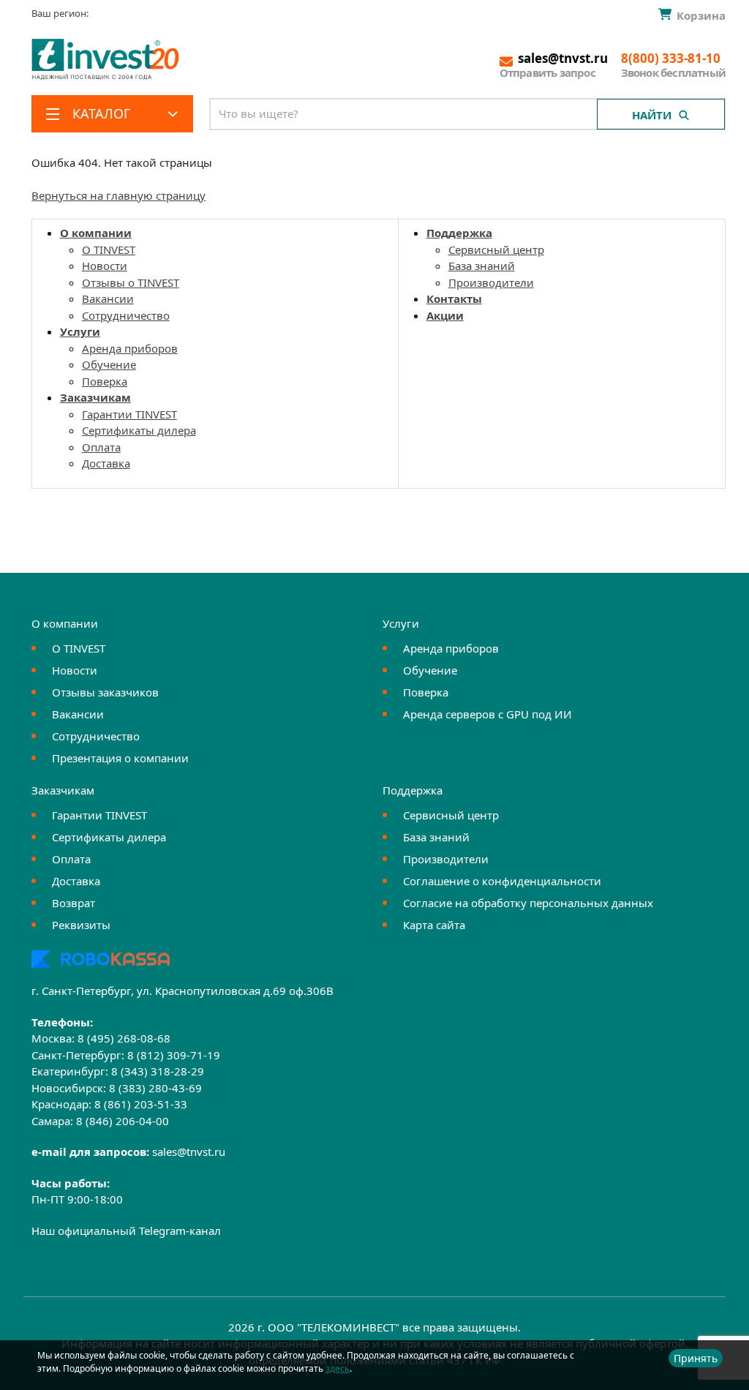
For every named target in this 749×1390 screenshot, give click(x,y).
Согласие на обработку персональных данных (528, 902)
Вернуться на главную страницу (118, 195)
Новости (104, 265)
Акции (445, 315)
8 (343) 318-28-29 (157, 1071)
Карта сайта (434, 924)
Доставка (106, 463)
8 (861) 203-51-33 (140, 1104)
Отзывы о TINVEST (130, 282)
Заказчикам (95, 397)
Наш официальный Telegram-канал (126, 1230)
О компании (96, 232)
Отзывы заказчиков (105, 692)
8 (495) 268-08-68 (124, 1038)
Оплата (101, 447)
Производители (491, 282)
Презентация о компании (120, 758)
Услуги (80, 331)
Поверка (104, 381)
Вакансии (108, 298)
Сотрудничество (126, 315)
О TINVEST (108, 249)
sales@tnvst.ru (188, 1151)
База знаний (481, 265)
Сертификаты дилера (139, 430)
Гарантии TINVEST (129, 414)
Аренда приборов (130, 348)
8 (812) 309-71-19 (173, 1055)
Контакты (454, 298)
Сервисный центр (496, 249)
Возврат (73, 902)
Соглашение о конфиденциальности (502, 881)
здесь (337, 1368)
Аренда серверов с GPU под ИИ (487, 714)
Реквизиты (81, 924)
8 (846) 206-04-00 (122, 1120)
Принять (696, 1358)
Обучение (109, 364)
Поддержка (459, 232)
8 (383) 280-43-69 (155, 1088)
